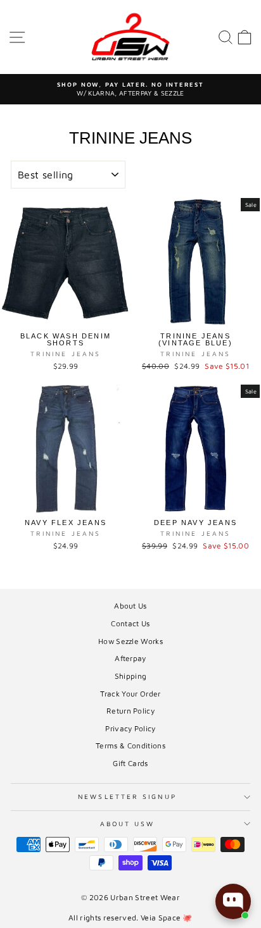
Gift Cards (130, 763)
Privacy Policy (130, 728)
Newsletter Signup (127, 796)
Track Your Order (130, 694)
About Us (130, 606)
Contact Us (130, 623)
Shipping (131, 676)
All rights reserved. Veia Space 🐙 (130, 917)
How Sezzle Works (130, 641)
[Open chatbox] (233, 901)
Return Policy (130, 711)
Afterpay (130, 658)
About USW (127, 823)
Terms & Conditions (130, 745)
